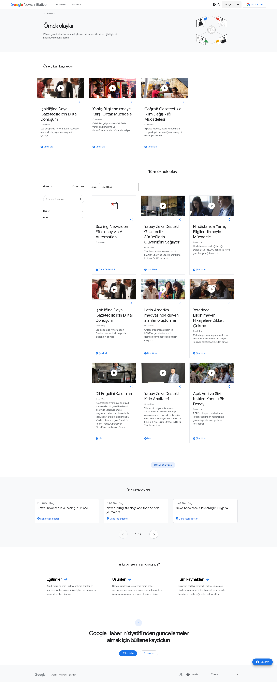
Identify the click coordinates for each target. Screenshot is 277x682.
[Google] (40, 675)
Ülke (63, 217)
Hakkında (76, 4)
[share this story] (79, 102)
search (219, 4)
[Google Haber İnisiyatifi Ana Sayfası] (28, 5)
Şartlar (72, 674)
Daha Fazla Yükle (163, 465)
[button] (232, 4)
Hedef (63, 211)
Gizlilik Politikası (59, 674)
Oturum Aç (257, 4)
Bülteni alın (128, 653)
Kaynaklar (51, 14)
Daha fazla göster (49, 518)
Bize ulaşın (149, 653)
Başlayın (262, 662)
